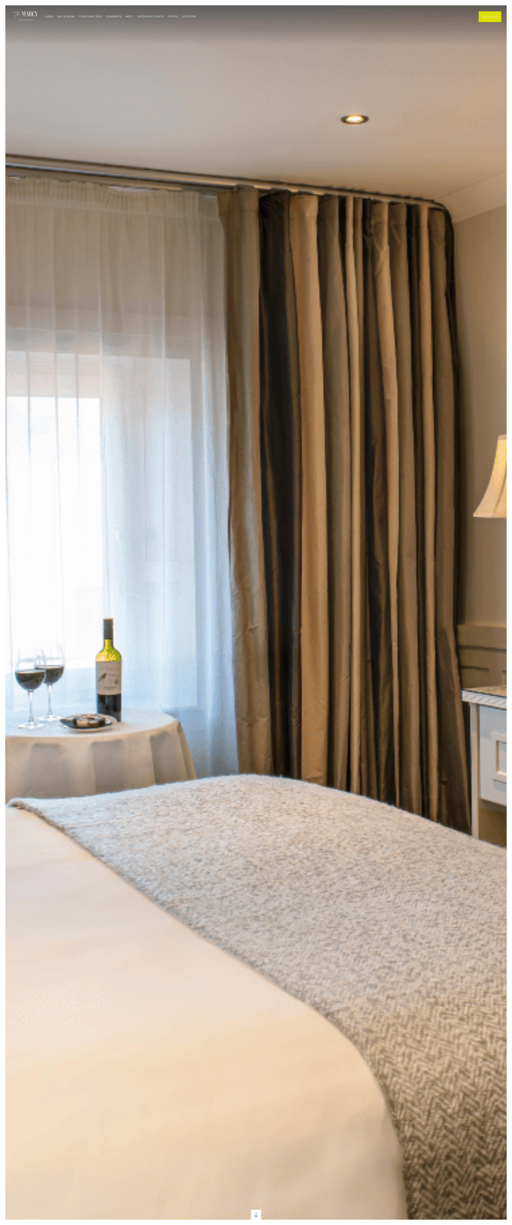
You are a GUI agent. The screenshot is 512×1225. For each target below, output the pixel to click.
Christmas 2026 (90, 16)
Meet (129, 16)
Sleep (49, 16)
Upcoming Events (150, 16)
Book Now (490, 16)
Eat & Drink (66, 16)
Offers (173, 16)
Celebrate (114, 16)
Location (189, 16)
